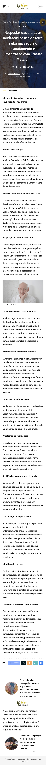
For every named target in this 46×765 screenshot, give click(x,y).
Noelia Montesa (14, 74)
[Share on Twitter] (20, 67)
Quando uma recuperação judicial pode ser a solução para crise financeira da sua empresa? (30, 741)
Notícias (23, 26)
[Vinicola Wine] (23, 6)
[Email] (24, 67)
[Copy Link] (28, 67)
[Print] (32, 67)
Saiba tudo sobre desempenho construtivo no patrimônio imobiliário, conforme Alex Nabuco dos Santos (30, 686)
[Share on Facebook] (16, 67)
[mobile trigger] (5, 6)
